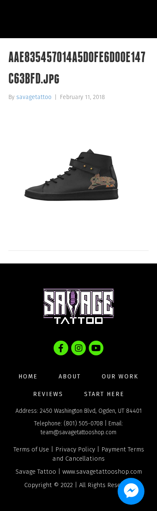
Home (28, 376)
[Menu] (133, 18)
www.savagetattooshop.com (102, 471)
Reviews (48, 394)
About (70, 376)
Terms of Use (31, 449)
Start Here (104, 394)
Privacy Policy (75, 449)
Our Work (120, 376)
